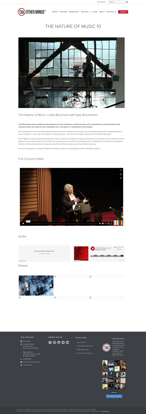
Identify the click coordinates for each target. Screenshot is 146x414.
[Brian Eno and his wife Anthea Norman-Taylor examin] (110, 380)
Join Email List (101, 2)
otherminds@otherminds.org (31, 362)
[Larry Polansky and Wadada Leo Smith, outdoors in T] (122, 374)
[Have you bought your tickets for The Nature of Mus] (104, 362)
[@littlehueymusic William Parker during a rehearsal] (122, 368)
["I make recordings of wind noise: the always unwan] (110, 368)
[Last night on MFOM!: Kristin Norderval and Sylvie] (117, 380)
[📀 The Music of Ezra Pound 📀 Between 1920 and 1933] (117, 368)
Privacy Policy (105, 411)
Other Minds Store (83, 349)
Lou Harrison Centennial (84, 353)
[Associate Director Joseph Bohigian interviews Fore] (117, 362)
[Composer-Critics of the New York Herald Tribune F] (104, 386)
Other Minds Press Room (85, 346)
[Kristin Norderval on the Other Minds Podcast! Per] (104, 380)
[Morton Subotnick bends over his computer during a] (110, 386)
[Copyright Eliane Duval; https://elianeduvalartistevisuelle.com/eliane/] (36, 286)
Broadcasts (74, 12)
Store (95, 12)
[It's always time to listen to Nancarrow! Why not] (110, 362)
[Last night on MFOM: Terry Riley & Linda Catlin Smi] (122, 386)
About (102, 12)
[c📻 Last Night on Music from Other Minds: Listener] (104, 368)
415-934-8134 (27, 359)
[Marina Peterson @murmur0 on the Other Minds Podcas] (117, 386)
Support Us (111, 12)
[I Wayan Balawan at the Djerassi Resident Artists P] (122, 362)
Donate (123, 12)
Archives (84, 12)
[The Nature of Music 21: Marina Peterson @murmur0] (117, 374)
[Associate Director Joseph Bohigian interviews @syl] (104, 374)
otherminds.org (27, 365)
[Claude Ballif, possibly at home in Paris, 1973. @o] (110, 374)
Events (55, 12)
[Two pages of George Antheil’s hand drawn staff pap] (122, 380)
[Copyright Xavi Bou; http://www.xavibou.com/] (107, 286)
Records (63, 12)
